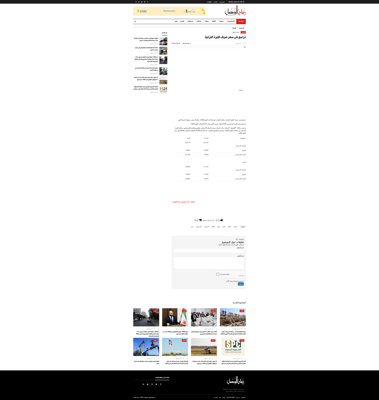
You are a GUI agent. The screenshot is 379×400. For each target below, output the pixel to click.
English (209, 2)
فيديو (182, 21)
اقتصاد (215, 2)
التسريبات (221, 2)
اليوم (218, 226)
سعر (192, 226)
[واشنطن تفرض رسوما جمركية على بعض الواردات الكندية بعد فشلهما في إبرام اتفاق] (175, 355)
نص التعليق (240, 256)
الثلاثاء (213, 226)
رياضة (207, 21)
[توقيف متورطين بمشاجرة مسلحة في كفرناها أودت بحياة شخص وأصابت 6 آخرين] (163, 45)
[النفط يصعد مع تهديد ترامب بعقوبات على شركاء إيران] (146, 355)
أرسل (241, 284)
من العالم (190, 21)
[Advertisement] (209, 112)
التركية (235, 226)
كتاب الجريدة (231, 21)
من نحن (238, 397)
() (218, 220)
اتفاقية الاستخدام (230, 397)
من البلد (199, 21)
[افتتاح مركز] (204, 326)
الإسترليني (199, 226)
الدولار (229, 226)
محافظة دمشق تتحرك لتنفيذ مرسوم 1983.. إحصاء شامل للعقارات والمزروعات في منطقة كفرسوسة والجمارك (146, 59)
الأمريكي (206, 226)
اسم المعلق (240, 248)
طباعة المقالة (175, 43)
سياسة (221, 21)
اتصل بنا (216, 397)
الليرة (223, 226)
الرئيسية (241, 21)
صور (176, 21)
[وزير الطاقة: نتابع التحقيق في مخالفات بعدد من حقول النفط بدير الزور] (175, 326)
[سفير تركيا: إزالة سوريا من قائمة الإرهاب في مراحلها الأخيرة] (163, 74)
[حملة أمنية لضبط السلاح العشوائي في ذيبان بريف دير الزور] (163, 54)
